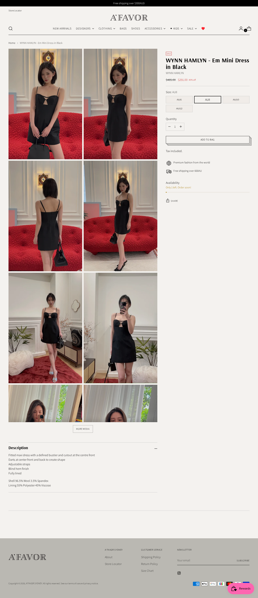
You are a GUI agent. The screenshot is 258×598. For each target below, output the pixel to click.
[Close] (176, 258)
